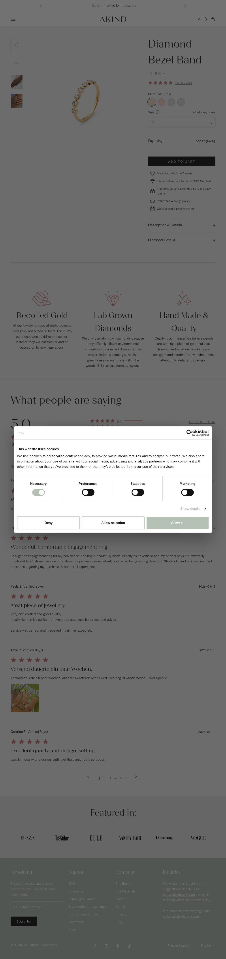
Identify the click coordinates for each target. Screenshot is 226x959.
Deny (49, 523)
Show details (190, 508)
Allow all (177, 523)
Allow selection (113, 523)
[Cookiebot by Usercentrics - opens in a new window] (189, 433)
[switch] (88, 492)
